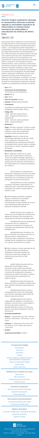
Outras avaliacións (19, 394)
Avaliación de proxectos (19, 392)
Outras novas (19, 364)
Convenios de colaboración (19, 404)
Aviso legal (28, 433)
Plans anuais (19, 374)
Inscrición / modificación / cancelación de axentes (19, 412)
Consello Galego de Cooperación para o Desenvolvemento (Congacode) (19, 358)
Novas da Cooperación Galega (20, 362)
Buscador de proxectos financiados (19, 389)
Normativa (19, 353)
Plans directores (19, 377)
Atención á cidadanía (9, 433)
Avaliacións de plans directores (19, 379)
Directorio (19, 350)
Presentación (19, 348)
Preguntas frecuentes (19, 414)
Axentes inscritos (19, 417)
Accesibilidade (20, 433)
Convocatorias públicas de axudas (19, 402)
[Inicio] (10, 6)
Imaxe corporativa (20, 367)
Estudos (19, 355)
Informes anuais (19, 382)
